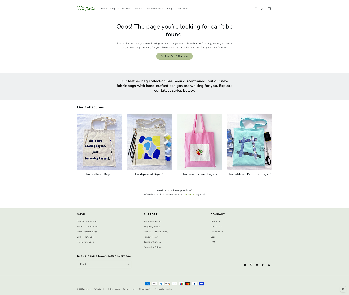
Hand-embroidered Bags (198, 174)
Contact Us (216, 226)
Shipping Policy (152, 226)
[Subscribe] (127, 264)
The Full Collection (87, 221)
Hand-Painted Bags (87, 231)
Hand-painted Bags (147, 174)
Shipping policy (145, 289)
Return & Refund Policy (156, 231)
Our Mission (217, 231)
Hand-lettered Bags (98, 174)
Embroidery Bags (86, 236)
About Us (215, 221)
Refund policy (100, 289)
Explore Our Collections (174, 56)
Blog (213, 236)
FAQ (213, 241)
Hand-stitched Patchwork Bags (248, 174)
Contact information (163, 289)
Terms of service (129, 289)
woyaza (87, 289)
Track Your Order (152, 221)
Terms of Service (152, 241)
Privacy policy (114, 289)
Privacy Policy (151, 236)
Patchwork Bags (85, 241)
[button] (114, 8)
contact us (189, 194)
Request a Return (153, 247)
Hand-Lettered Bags (87, 226)
